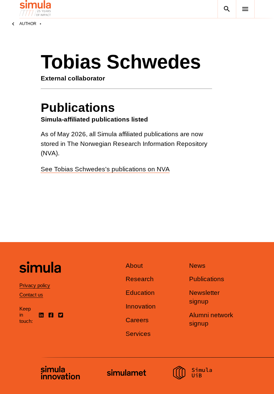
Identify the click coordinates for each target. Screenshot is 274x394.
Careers (137, 320)
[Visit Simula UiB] (192, 373)
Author (27, 24)
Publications (206, 278)
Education (140, 292)
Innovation (141, 306)
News (197, 265)
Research (140, 278)
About (134, 265)
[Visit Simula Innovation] (60, 374)
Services (138, 333)
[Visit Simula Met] (126, 373)
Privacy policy (34, 285)
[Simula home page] (40, 278)
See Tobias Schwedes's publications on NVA (105, 169)
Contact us (31, 295)
